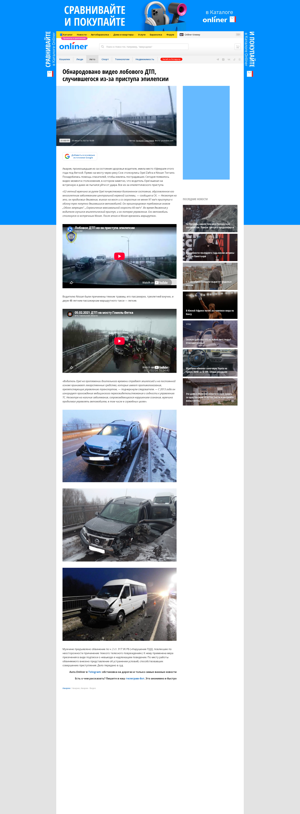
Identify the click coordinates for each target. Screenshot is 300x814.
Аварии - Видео (88, 688)
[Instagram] (223, 59)
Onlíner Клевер (192, 34)
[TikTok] (234, 59)
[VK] (229, 59)
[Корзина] (238, 47)
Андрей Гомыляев (145, 140)
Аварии (66, 688)
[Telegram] (217, 59)
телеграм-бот (135, 678)
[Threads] (239, 59)
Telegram (94, 672)
